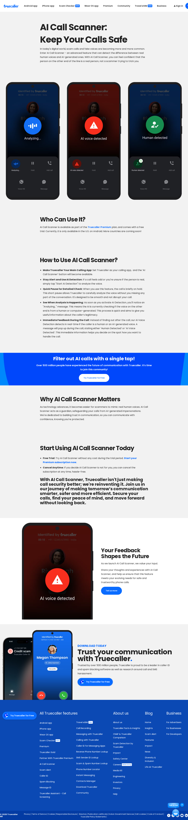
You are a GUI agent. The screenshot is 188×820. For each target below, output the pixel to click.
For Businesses (173, 728)
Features (149, 739)
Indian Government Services (121, 814)
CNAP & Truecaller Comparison (122, 736)
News (147, 751)
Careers (122, 764)
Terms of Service (39, 814)
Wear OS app (91, 5)
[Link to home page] (11, 6)
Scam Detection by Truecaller (123, 745)
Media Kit (117, 770)
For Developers (174, 734)
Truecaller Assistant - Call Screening (53, 795)
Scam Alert (45, 769)
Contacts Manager (86, 781)
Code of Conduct (155, 814)
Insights (149, 728)
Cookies (51, 814)
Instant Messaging (85, 775)
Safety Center (120, 758)
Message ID (45, 787)
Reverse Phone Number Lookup (92, 751)
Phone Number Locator (88, 769)
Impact (117, 752)
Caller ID (44, 775)
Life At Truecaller (153, 767)
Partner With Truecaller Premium (56, 758)
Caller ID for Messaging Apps (90, 745)
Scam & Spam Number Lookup (92, 763)
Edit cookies (140, 814)
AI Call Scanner (47, 764)
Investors (117, 782)
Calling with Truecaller (87, 739)
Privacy (116, 788)
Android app (30, 5)
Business (161, 5)
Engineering (119, 776)
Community (124, 5)
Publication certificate (97, 814)
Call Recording (83, 728)
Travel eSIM (143, 5)
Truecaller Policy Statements (93, 816)
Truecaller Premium (99, 227)
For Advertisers (173, 722)
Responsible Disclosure (66, 814)
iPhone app (48, 5)
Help (115, 794)
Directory (83, 814)
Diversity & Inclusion (150, 759)
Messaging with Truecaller (89, 734)
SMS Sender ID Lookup (87, 757)
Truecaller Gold (47, 752)
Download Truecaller (86, 786)
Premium (108, 5)
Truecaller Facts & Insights (126, 728)
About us (117, 722)
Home (148, 722)
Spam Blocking (47, 781)
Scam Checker (69, 5)
